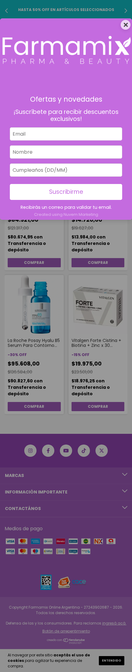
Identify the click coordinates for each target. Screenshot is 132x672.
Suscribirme (66, 192)
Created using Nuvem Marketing (66, 214)
